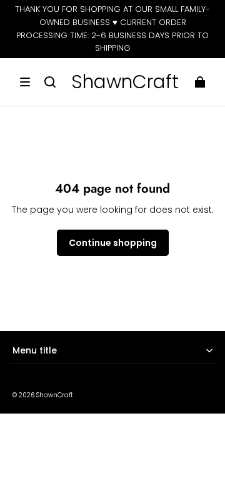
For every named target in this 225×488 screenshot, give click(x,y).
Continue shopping (113, 242)
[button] (25, 81)
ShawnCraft (54, 395)
